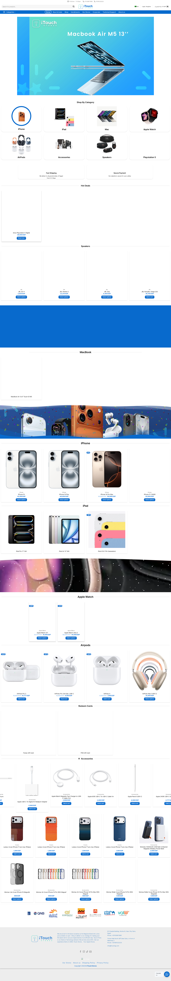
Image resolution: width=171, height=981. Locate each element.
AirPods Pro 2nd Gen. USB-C (64, 693)
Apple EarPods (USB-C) (126, 796)
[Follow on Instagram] (84, 952)
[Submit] (73, 6)
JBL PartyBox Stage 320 (150, 291)
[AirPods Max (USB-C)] (149, 670)
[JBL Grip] (106, 269)
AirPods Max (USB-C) (149, 693)
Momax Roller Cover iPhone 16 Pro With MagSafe (119, 893)
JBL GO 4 (21, 291)
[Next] (148, 56)
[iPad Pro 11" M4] (21, 529)
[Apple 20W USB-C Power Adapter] (92, 778)
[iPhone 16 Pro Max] (106, 469)
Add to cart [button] (149, 297)
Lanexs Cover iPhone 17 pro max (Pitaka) (17, 847)
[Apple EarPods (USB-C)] (126, 778)
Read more (21, 238)
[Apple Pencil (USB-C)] (23, 778)
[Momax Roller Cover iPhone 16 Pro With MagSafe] (119, 873)
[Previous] (22, 56)
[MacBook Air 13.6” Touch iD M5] (21, 375)
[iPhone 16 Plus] (64, 469)
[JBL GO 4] (21, 269)
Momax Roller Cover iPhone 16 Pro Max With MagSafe (154, 893)
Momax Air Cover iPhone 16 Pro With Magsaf (51, 892)
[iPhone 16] (21, 469)
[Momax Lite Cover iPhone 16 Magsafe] (17, 873)
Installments (75, 12)
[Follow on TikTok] (87, 952)
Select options (21, 297)
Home (48, 12)
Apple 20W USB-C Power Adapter (92, 796)
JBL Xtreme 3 (64, 291)
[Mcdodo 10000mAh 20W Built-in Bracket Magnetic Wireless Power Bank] (153, 828)
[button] (162, 6)
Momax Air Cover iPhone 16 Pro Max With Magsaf (85, 893)
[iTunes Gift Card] (28, 730)
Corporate (96, 12)
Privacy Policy (103, 963)
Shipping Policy (88, 963)
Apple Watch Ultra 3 (71, 633)
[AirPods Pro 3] (21, 670)
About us (121, 12)
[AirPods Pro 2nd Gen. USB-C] (64, 670)
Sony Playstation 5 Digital (21, 233)
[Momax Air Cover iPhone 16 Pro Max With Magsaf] (85, 873)
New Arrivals (57, 12)
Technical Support (109, 12)
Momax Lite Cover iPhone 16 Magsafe (17, 892)
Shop (66, 12)
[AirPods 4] (106, 670)
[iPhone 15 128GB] (149, 469)
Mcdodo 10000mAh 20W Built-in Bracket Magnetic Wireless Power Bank (154, 848)
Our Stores (86, 12)
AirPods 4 (107, 693)
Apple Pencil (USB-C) (24, 796)
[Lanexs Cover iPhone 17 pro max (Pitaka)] (17, 828)
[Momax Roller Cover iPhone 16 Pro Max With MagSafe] (153, 873)
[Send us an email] (90, 952)
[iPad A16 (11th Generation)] (106, 529)
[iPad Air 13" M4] (64, 529)
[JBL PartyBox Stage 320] (149, 269)
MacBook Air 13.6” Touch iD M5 (21, 396)
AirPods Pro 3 (21, 693)
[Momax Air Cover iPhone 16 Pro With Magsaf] (51, 873)
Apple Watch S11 (42, 633)
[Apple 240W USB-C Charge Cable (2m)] (58, 778)
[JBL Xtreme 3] (64, 269)
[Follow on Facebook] (80, 952)
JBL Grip (107, 291)
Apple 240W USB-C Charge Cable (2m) (58, 796)
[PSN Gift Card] (85, 730)
